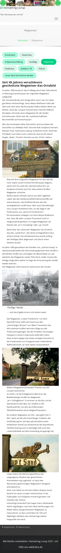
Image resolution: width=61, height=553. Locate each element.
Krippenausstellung (14, 61)
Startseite (23, 40)
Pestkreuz (9, 68)
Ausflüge (33, 61)
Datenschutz (24, 527)
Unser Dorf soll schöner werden (19, 75)
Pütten (42, 68)
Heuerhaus (27, 55)
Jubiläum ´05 (26, 68)
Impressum (9, 527)
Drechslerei (10, 55)
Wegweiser (49, 61)
